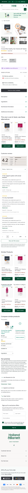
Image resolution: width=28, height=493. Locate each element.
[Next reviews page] (25, 236)
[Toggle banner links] (26, 1)
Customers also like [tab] (6, 284)
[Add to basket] (11, 327)
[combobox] (12, 9)
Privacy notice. (20, 423)
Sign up (14, 427)
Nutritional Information (7, 106)
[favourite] (11, 122)
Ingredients (4, 101)
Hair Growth (7, 20)
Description (4, 96)
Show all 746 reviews (14, 241)
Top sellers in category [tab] (20, 284)
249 (20, 236)
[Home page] (14, 6)
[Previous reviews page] (2, 236)
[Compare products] (20, 323)
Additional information (7, 112)
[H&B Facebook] (14, 445)
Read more (5, 187)
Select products (20, 337)
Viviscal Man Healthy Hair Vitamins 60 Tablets (6, 332)
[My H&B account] (23, 5)
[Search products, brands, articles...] (25, 9)
